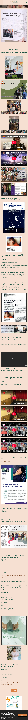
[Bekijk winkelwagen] (26, 2)
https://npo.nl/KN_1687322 (8, 461)
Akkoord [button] (22, 715)
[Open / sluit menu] (1, 2)
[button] (26, 101)
